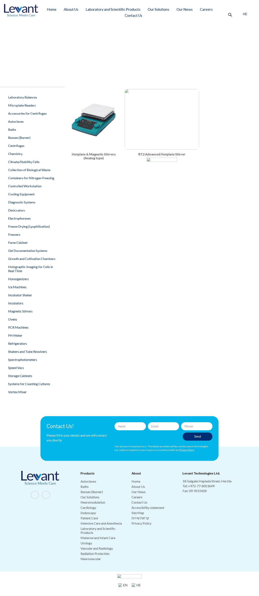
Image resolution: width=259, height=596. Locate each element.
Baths (12, 129)
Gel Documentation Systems (27, 250)
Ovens (12, 319)
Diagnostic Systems (21, 202)
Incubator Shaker (20, 295)
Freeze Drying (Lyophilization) (29, 226)
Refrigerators (17, 343)
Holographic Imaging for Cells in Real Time (30, 269)
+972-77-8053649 (201, 486)
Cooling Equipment (21, 194)
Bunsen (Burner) (19, 137)
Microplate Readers (22, 105)
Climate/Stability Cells (23, 162)
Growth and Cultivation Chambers (31, 259)
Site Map (138, 513)
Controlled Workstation (24, 186)
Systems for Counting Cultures (29, 384)
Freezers (14, 234)
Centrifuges (16, 146)
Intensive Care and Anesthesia (101, 523)
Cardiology (88, 507)
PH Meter (15, 335)
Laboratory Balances (22, 97)
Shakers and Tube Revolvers (27, 351)
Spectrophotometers (22, 359)
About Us (71, 9)
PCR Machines (18, 327)
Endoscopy (88, 513)
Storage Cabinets (20, 376)
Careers (206, 9)
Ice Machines (17, 287)
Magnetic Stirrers (154, 54)
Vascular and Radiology (97, 548)
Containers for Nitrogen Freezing (31, 178)
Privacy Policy (141, 523)
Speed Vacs (16, 368)
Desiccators (16, 210)
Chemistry (15, 154)
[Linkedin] (46, 495)
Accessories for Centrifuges (27, 113)
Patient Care (89, 518)
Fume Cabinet (18, 242)
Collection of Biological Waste (29, 170)
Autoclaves (16, 121)
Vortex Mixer (17, 392)
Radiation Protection (95, 553)
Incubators (15, 303)
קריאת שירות (140, 518)
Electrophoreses (19, 218)
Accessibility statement (148, 507)
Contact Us (133, 15)
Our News (184, 9)
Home (51, 9)
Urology (86, 543)
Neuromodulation (93, 502)
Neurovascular (91, 559)
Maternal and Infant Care (98, 538)
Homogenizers (18, 279)
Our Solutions (158, 9)
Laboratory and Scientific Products (113, 9)
